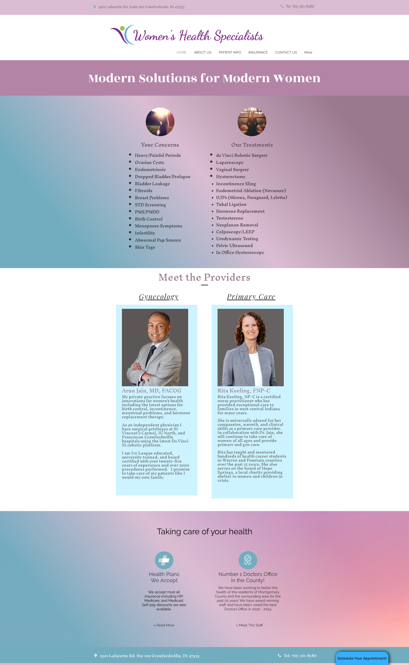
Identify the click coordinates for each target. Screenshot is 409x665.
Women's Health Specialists (198, 35)
